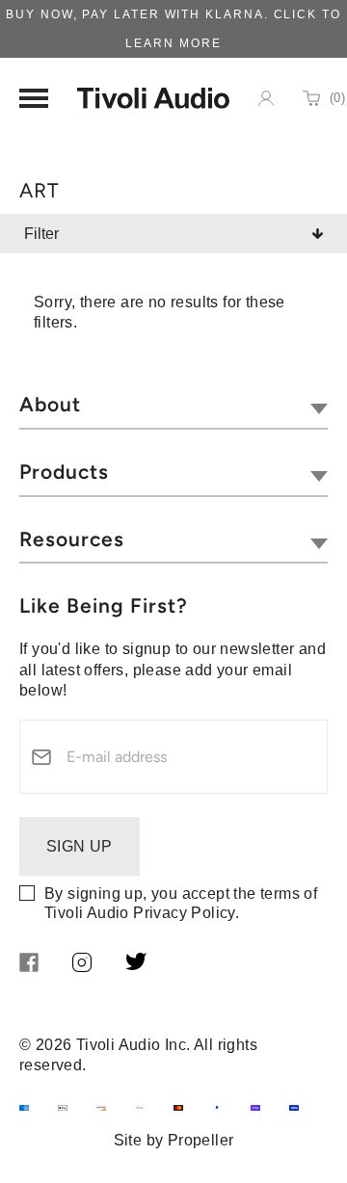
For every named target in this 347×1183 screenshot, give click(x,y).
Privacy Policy (184, 913)
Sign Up (79, 846)
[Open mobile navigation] (33, 98)
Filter (41, 233)
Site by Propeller (174, 1140)
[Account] (266, 98)
